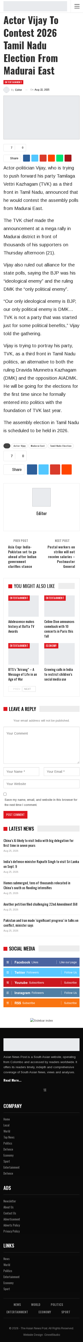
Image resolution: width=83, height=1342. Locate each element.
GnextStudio (52, 1334)
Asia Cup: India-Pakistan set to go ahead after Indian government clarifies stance (22, 556)
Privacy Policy (11, 1231)
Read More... (12, 1080)
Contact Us (9, 1213)
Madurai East (38, 445)
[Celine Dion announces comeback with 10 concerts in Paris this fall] (59, 606)
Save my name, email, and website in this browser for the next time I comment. (41, 802)
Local (6, 1125)
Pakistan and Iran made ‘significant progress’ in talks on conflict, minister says (40, 923)
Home (6, 1119)
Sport (6, 1161)
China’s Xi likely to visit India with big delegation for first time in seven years (38, 843)
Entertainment (13, 82)
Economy (51, 646)
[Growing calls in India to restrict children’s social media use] (59, 653)
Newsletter (9, 1201)
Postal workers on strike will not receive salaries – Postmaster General (61, 556)
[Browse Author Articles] (41, 497)
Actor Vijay (19, 445)
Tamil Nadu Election (60, 445)
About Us (8, 1207)
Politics (7, 1143)
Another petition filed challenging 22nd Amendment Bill (40, 904)
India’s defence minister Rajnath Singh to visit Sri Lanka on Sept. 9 (41, 864)
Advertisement (11, 1219)
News (6, 1258)
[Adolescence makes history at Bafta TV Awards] (23, 606)
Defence (8, 1149)
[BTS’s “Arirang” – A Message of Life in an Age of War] (23, 653)
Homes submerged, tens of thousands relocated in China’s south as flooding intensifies (36, 885)
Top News (9, 1137)
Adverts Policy (11, 1225)
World (6, 1131)
